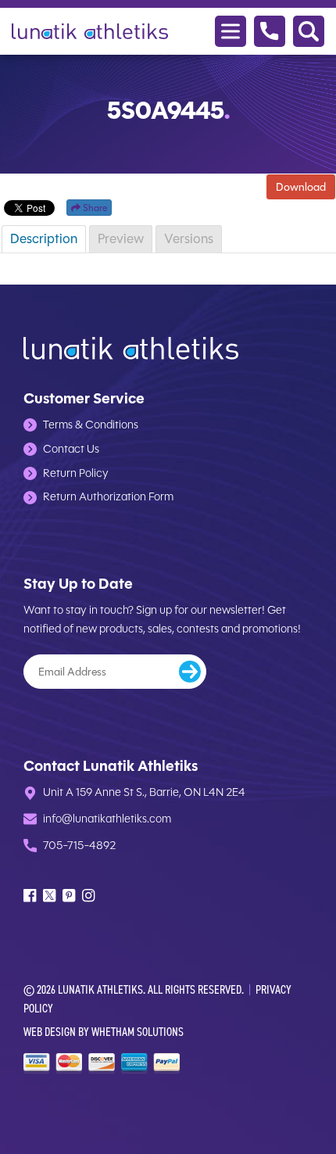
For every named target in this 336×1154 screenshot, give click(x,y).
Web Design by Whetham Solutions (103, 1031)
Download (301, 187)
